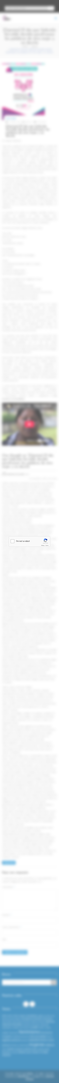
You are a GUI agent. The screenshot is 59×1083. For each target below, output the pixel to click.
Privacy (42, 545)
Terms (47, 545)
